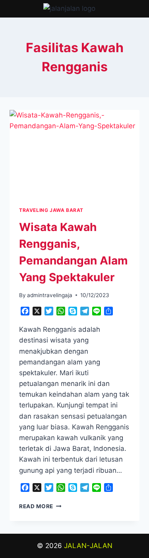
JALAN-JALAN (88, 546)
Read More (40, 506)
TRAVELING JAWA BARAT (51, 210)
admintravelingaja (49, 295)
